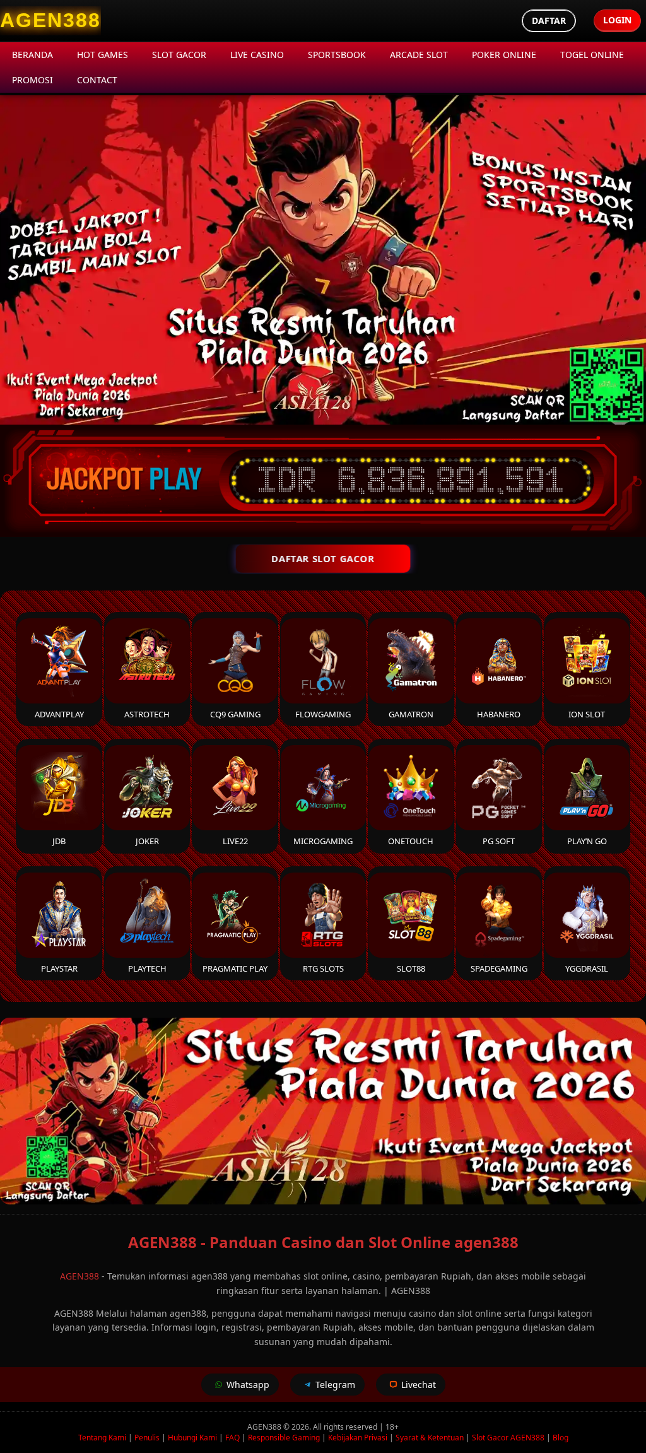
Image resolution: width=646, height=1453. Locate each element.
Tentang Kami (102, 1437)
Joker (147, 841)
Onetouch (410, 841)
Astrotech (147, 714)
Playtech (147, 968)
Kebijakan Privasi (357, 1437)
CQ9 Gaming (235, 714)
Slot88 (411, 968)
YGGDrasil (586, 968)
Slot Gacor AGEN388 (508, 1437)
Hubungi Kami (192, 1437)
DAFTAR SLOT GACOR (322, 559)
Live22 (235, 841)
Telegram (335, 1385)
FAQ (232, 1437)
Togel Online (592, 55)
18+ (392, 1426)
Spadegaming (499, 968)
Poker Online (504, 55)
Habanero (498, 714)
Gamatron (411, 714)
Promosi (32, 80)
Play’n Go (587, 841)
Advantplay (59, 714)
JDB (59, 841)
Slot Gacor (179, 55)
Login (617, 20)
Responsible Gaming (284, 1437)
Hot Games (102, 55)
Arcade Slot (419, 55)
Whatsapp (247, 1385)
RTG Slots (323, 968)
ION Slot (586, 714)
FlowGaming (323, 714)
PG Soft (499, 841)
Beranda (32, 55)
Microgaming (323, 841)
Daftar (549, 20)
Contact (97, 80)
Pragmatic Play (235, 968)
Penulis (147, 1437)
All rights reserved (345, 1426)
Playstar (59, 968)
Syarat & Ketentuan (430, 1437)
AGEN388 (79, 1276)
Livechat (418, 1385)
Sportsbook (337, 55)
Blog (560, 1437)
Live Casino (257, 55)
